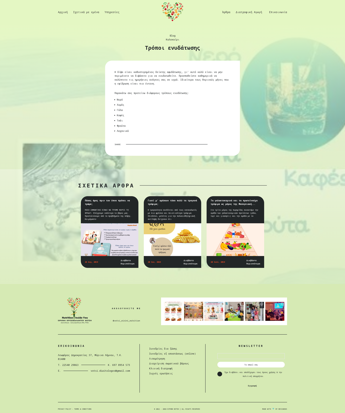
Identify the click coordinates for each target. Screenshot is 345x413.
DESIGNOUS (282, 409)
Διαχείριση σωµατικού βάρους (169, 363)
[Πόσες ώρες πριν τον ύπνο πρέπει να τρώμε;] (109, 239)
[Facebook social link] (214, 144)
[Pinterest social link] (221, 144)
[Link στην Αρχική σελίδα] (172, 20)
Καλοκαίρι (172, 39)
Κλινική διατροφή (160, 368)
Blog (172, 35)
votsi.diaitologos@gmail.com (110, 370)
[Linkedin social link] (225, 144)
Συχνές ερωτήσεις (161, 373)
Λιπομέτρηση (157, 358)
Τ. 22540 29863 (68, 365)
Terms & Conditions (83, 409)
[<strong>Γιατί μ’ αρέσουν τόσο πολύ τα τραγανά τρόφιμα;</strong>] (172, 239)
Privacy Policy (64, 409)
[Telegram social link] (228, 144)
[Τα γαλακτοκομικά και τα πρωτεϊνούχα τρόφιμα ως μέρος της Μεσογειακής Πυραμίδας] (235, 239)
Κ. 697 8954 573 (119, 365)
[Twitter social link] (218, 144)
